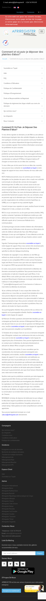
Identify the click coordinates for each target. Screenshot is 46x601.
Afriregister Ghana (8, 501)
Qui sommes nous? (10, 111)
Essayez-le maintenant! (11, 591)
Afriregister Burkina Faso (10, 491)
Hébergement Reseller (9, 462)
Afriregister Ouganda (8, 522)
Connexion (30, 12)
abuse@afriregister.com (11, 415)
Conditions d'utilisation (9, 438)
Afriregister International (10, 486)
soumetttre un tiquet (33, 243)
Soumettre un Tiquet (10, 68)
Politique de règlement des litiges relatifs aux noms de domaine (22, 104)
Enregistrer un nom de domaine (12, 449)
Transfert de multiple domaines (12, 455)
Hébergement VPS (8, 465)
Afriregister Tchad (7, 519)
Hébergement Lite (7, 457)
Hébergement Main (8, 460)
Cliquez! (40, 553)
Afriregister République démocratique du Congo (17, 496)
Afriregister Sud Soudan (9, 511)
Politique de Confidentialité (13, 88)
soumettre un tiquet (17, 326)
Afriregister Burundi (8, 493)
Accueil (4, 59)
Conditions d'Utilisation (11, 83)
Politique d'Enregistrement (12, 93)
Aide (5, 73)
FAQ (5, 78)
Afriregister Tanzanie (8, 517)
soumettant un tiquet (30, 168)
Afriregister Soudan (8, 514)
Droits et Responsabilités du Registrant (16, 98)
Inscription (20, 12)
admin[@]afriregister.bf (16, 2)
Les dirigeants (8, 116)
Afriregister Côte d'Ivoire (10, 504)
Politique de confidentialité (11, 440)
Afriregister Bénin (7, 488)
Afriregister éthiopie (8, 499)
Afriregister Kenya (7, 506)
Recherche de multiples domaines (13, 452)
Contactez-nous (7, 435)
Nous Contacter (9, 121)
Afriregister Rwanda (8, 509)
